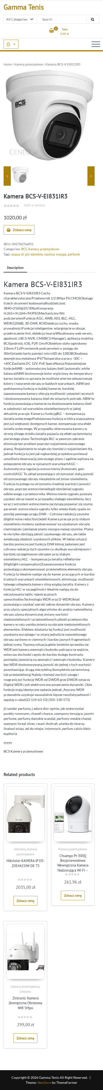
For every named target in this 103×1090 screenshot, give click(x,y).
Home (8, 64)
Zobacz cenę (22, 230)
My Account (11, 44)
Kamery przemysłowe (28, 64)
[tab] (15, 268)
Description (15, 268)
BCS (24, 249)
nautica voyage (55, 254)
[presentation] (7, 176)
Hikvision (20, 849)
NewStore (44, 1082)
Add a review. (35, 205)
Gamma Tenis (24, 6)
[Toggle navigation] (96, 44)
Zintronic (25, 992)
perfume (74, 254)
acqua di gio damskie (27, 254)
